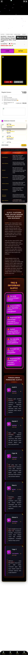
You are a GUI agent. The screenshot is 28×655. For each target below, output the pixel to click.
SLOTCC (2, 34)
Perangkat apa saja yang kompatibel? (13, 350)
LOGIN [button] (7, 82)
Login (10, 653)
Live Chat (24, 653)
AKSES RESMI (17, 34)
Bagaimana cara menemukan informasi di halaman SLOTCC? (13, 320)
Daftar (17, 653)
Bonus (3, 653)
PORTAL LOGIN (9, 34)
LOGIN (7, 51)
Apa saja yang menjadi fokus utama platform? (13, 341)
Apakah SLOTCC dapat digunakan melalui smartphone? (13, 308)
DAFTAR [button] (17, 82)
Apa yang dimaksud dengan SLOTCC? (13, 298)
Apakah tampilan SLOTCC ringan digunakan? (13, 331)
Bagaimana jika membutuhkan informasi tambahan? (13, 361)
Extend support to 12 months (15, 103)
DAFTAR (20, 51)
